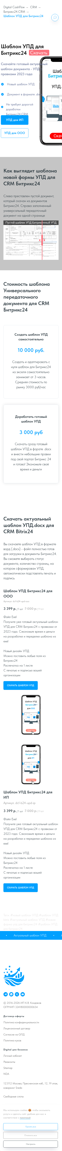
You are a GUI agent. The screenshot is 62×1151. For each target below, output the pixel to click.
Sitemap (7, 1068)
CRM (33, 7)
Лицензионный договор (16, 1028)
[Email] (22, 994)
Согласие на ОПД (14, 1034)
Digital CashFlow (14, 7)
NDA (6, 1073)
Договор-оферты (13, 1016)
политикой (25, 1117)
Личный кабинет (12, 1055)
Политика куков (12, 1040)
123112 (7, 1083)
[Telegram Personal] (5, 994)
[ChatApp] (11, 994)
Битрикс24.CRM (14, 11)
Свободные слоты (13, 1096)
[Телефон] (17, 994)
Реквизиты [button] (9, 1061)
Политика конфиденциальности (21, 1022)
